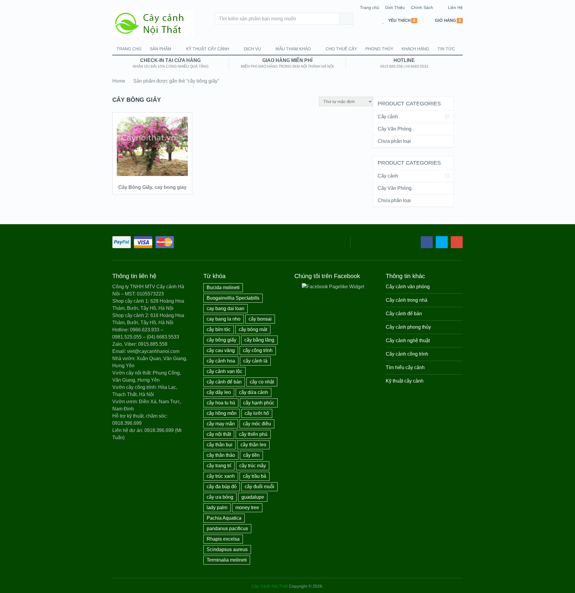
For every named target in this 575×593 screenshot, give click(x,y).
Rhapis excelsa (223, 539)
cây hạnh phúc (258, 402)
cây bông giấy (221, 339)
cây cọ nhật (262, 381)
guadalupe (252, 497)
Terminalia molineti (227, 559)
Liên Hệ (455, 7)
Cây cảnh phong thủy (408, 327)
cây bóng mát (253, 329)
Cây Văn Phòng (394, 128)
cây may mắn (221, 423)
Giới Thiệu (395, 7)
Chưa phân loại (394, 141)
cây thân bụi (219, 444)
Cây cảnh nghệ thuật (408, 340)
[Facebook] (427, 242)
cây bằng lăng (259, 339)
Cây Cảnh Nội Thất (270, 586)
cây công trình (258, 350)
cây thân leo (253, 444)
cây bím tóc (219, 329)
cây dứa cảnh (253, 392)
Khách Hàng (415, 48)
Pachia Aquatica (224, 518)
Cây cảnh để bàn (404, 313)
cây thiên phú (253, 434)
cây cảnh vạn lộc (224, 371)
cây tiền (251, 455)
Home (118, 81)
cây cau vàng (221, 350)
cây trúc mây (252, 465)
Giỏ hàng (445, 20)
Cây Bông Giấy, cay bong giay (152, 187)
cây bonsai (260, 318)
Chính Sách (422, 7)
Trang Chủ (128, 48)
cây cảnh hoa (221, 360)
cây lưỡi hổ (257, 413)
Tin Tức (446, 48)
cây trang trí (219, 465)
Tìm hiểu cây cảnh (405, 367)
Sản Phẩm (160, 48)
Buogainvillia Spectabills (233, 298)
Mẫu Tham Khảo (293, 48)
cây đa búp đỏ (222, 486)
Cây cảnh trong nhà (406, 300)
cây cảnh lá (255, 360)
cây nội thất (219, 434)
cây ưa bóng (220, 497)
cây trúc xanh (221, 476)
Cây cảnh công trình (407, 354)
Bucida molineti (223, 287)
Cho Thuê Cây (341, 48)
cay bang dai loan (225, 308)
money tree (247, 507)
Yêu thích (399, 20)
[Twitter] (442, 242)
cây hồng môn (222, 413)
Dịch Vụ (252, 48)
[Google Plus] (457, 242)
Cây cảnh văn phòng (408, 286)
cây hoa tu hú (221, 402)
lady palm (217, 507)
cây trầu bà (254, 476)
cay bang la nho (223, 318)
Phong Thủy (379, 48)
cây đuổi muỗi (259, 486)
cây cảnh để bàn (224, 381)
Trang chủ (369, 7)
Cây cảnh (388, 116)
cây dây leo (219, 392)
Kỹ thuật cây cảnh (207, 48)
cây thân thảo (221, 455)
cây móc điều (257, 423)
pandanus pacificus (227, 528)
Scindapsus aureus (227, 549)
